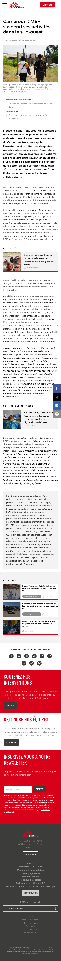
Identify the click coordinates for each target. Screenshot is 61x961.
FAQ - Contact (30, 854)
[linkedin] (42, 656)
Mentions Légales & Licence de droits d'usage (30, 886)
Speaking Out (30, 929)
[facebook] (11, 656)
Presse (30, 863)
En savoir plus (11, 742)
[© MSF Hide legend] (12, 592)
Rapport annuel (30, 876)
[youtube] (34, 656)
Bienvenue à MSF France (30, 866)
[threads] (24, 663)
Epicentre (31, 926)
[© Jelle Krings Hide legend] (12, 627)
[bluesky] (39, 663)
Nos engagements (30, 873)
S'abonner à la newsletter (30, 870)
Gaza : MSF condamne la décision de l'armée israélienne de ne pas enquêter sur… (40, 606)
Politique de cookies (30, 879)
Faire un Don (47, 4)
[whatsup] (31, 663)
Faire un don (10, 705)
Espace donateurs (31, 893)
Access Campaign (31, 919)
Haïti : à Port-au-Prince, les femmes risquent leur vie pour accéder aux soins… (39, 623)
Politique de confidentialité (30, 883)
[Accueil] (16, 5)
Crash (30, 916)
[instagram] (26, 656)
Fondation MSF (30, 932)
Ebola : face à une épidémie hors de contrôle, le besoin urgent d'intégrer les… (39, 588)
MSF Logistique (30, 923)
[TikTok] (49, 656)
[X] (19, 656)
